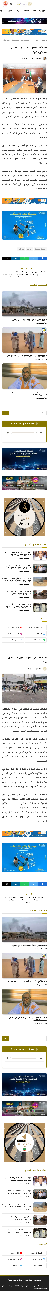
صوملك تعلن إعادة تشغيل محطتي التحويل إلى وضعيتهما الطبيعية (18, 566)
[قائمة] (45, 4)
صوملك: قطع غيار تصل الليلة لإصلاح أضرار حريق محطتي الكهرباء (18, 553)
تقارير (10, 10)
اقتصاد (26, 10)
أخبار (34, 10)
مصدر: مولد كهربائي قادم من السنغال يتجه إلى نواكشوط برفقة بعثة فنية (16, 579)
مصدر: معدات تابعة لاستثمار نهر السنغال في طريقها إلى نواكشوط (18, 605)
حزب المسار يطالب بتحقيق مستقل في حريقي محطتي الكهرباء (28, 393)
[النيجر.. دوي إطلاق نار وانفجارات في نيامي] (24, 303)
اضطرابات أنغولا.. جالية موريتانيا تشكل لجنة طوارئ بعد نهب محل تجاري (13, 274)
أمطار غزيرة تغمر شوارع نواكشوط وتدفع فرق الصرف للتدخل (18, 592)
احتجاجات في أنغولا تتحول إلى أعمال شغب (35, 273)
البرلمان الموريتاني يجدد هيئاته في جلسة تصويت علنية (35, 900)
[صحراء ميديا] (24, 4)
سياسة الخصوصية (40, 1288)
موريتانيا (21, 249)
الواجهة (29, 249)
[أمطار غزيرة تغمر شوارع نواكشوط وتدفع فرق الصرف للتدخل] (40, 594)
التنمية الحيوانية (40, 249)
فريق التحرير (28, 1280)
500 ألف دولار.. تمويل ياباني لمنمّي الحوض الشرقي (13, 899)
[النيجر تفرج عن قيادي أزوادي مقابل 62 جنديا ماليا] (24, 339)
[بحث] (11, 4)
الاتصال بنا (37, 1280)
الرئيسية (42, 10)
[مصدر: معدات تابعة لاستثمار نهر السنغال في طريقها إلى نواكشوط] (40, 607)
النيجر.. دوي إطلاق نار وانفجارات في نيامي (29, 319)
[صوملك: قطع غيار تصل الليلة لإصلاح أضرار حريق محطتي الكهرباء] (40, 555)
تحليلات (18, 10)
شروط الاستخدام (7, 1285)
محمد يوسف (38, 58)
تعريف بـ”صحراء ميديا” (15, 1280)
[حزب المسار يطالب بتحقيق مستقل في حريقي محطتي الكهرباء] (24, 376)
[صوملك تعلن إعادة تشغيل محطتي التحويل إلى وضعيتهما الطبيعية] (40, 568)
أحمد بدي (39, 668)
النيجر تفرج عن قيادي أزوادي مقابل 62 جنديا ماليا (27, 356)
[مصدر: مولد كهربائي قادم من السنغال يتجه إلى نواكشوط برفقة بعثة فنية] (40, 581)
